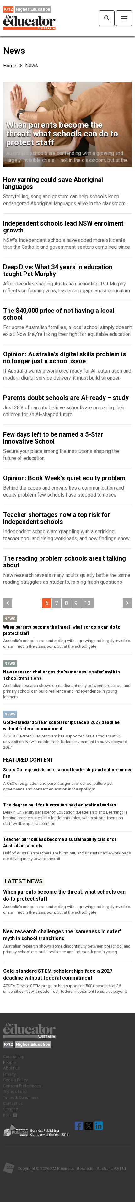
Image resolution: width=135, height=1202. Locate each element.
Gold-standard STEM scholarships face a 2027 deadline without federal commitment (61, 725)
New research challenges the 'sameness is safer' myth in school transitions (61, 675)
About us (11, 1068)
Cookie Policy (15, 1079)
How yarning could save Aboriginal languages (53, 183)
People (9, 1062)
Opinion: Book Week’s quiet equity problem (64, 478)
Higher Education (33, 9)
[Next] (127, 603)
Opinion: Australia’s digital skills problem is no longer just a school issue (64, 357)
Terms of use (15, 1091)
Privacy (9, 1074)
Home (9, 66)
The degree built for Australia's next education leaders (59, 804)
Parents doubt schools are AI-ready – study (66, 397)
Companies (13, 1056)
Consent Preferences (22, 1085)
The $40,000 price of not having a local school (58, 314)
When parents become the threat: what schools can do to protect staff (62, 133)
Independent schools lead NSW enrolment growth (63, 227)
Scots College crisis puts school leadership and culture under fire (67, 773)
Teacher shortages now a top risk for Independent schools (56, 518)
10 (87, 603)
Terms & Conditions (21, 1097)
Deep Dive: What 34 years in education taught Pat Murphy (57, 270)
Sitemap (10, 1109)
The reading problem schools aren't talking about (64, 562)
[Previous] (7, 603)
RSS (7, 1115)
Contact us (13, 1103)
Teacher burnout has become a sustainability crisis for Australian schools (59, 842)
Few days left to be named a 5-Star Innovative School (53, 438)
